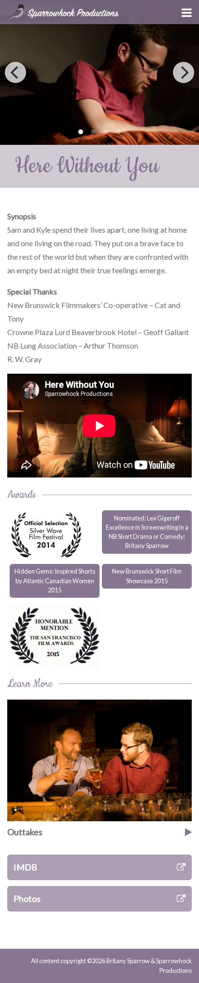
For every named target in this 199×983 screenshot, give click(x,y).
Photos (27, 898)
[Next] (183, 72)
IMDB (25, 867)
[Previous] (15, 72)
